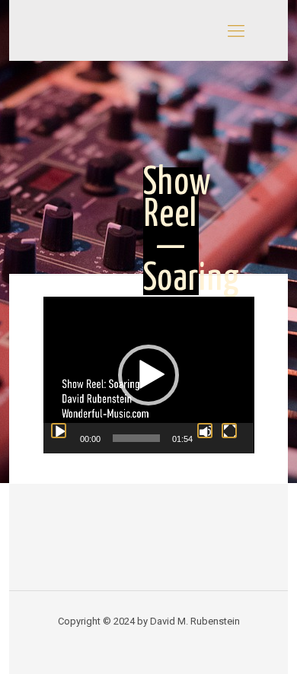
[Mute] (204, 430)
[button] (148, 375)
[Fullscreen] (229, 430)
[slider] (137, 438)
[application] (148, 375)
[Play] (58, 430)
